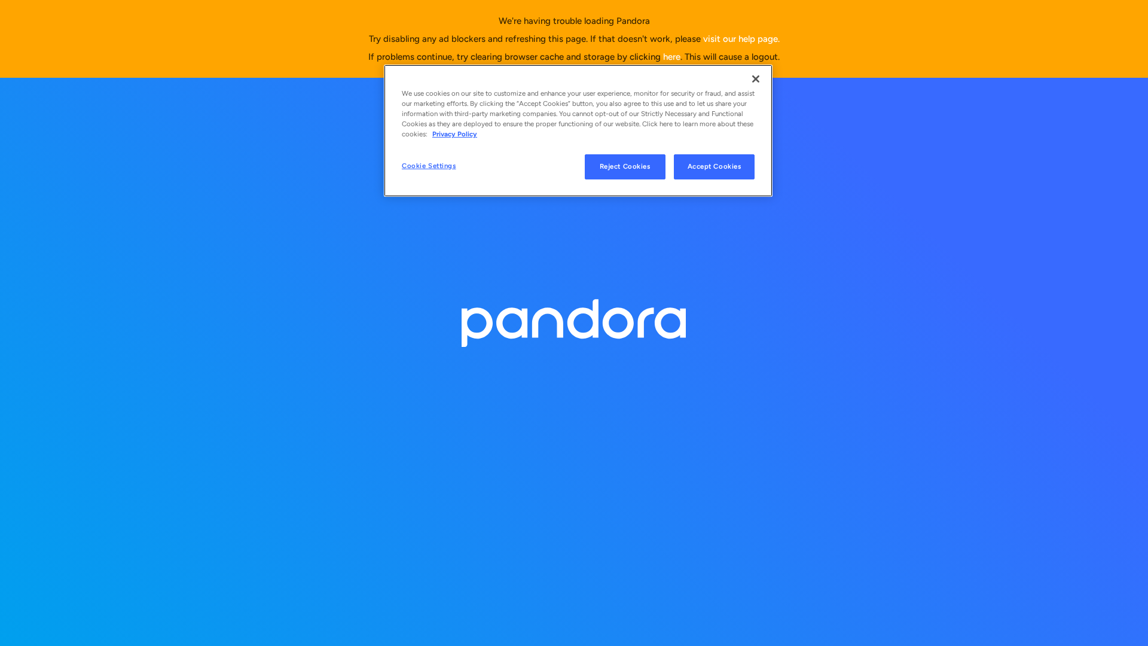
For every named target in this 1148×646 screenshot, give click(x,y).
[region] (578, 131)
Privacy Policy (454, 134)
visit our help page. (741, 38)
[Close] (756, 79)
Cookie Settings (429, 166)
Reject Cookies (625, 166)
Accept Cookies (714, 166)
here (671, 56)
